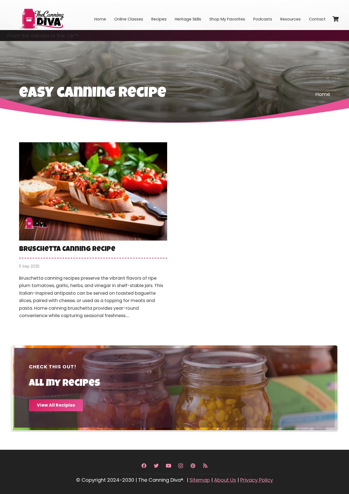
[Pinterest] (193, 466)
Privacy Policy (256, 480)
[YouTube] (168, 466)
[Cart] (336, 19)
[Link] (41, 15)
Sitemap (199, 480)
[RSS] (205, 466)
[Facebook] (144, 466)
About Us (225, 480)
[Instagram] (180, 466)
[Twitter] (156, 466)
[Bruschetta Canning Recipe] (93, 234)
